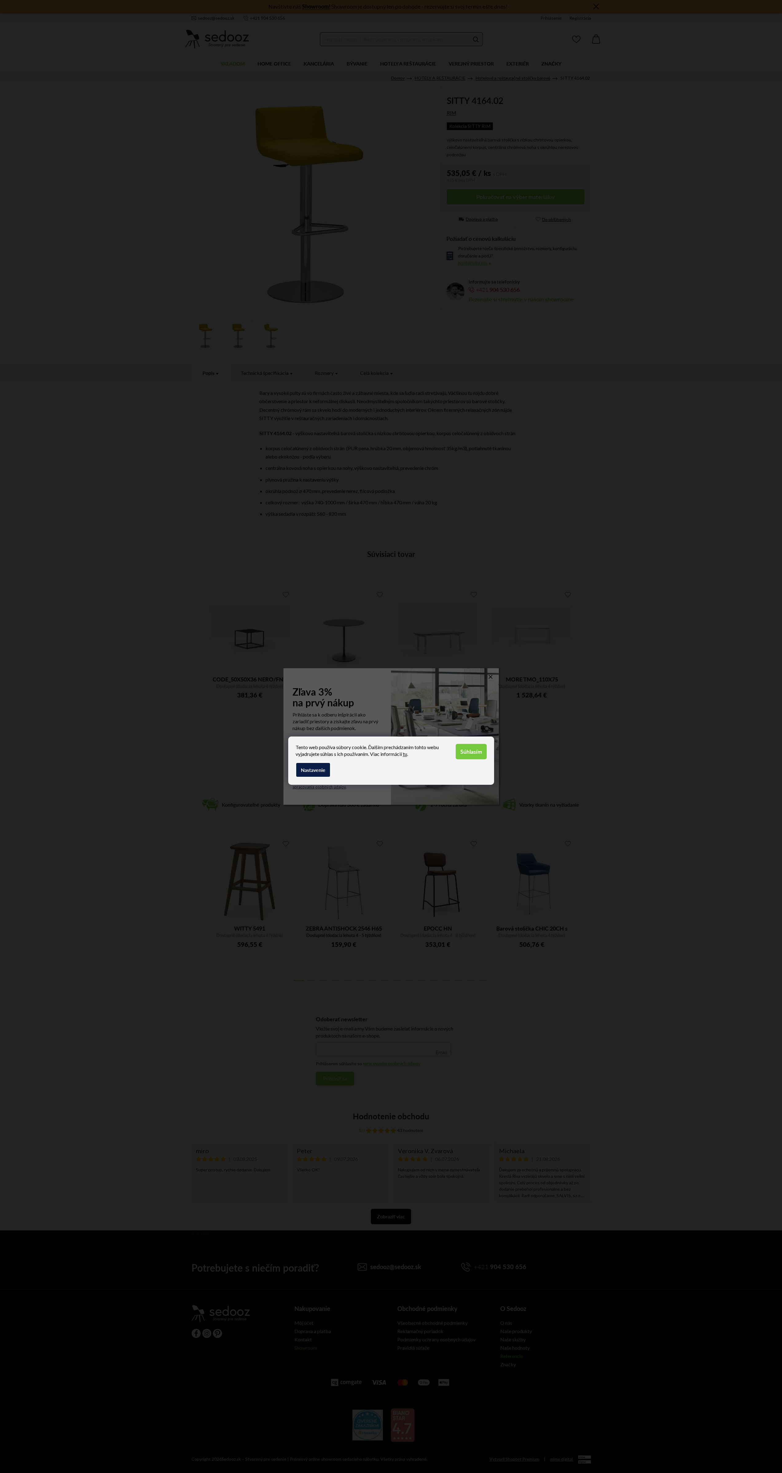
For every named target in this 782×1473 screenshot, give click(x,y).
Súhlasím (471, 751)
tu (405, 754)
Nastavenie (313, 769)
